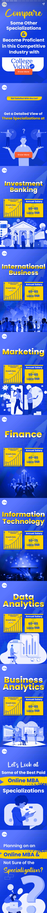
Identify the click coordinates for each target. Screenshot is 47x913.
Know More (23, 71)
